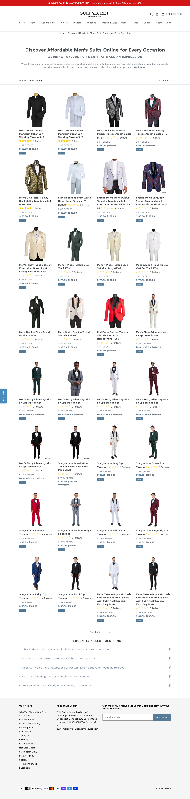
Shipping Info (26, 727)
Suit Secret (166, 788)
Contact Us (25, 731)
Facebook (24, 768)
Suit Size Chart (27, 743)
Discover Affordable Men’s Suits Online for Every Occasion (99, 33)
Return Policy (26, 719)
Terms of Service (28, 763)
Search (23, 759)
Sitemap (23, 739)
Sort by (22, 81)
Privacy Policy (26, 755)
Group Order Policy (29, 723)
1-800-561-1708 (174, 14)
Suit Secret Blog (28, 751)
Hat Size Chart (27, 747)
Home (62, 33)
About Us (24, 735)
